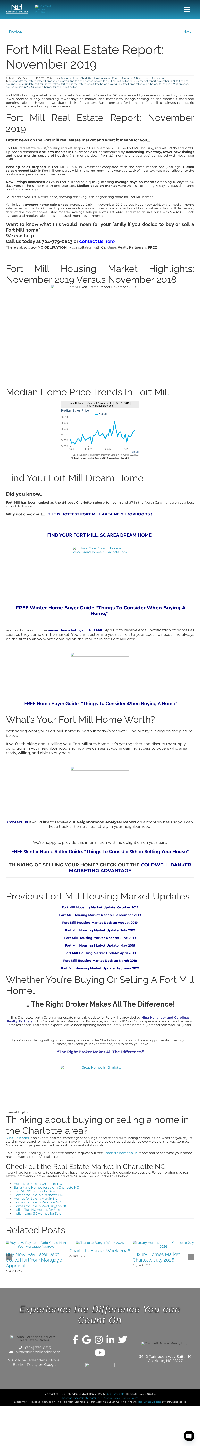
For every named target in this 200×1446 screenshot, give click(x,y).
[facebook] (75, 1339)
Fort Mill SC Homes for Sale (34, 1191)
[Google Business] (86, 1339)
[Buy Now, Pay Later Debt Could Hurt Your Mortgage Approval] (36, 1243)
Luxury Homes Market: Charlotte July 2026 (157, 1257)
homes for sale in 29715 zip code (24, 86)
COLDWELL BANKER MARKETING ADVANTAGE (130, 867)
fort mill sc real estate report (77, 83)
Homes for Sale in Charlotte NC (38, 1184)
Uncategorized (161, 78)
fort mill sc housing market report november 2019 (146, 80)
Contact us (17, 822)
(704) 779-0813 (37, 1348)
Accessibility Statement (88, 1397)
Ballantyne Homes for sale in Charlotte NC (46, 1187)
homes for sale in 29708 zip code (169, 83)
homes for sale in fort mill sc (60, 86)
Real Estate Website (149, 1401)
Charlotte (86, 78)
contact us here (97, 241)
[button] (9, 1257)
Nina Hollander (17, 1138)
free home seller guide (136, 83)
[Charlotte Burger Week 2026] (100, 1243)
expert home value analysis (53, 80)
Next (187, 31)
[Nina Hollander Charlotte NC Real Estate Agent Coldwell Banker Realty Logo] (17, 6)
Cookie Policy (130, 1397)
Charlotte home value (121, 1153)
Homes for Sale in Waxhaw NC (37, 1202)
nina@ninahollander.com (37, 1352)
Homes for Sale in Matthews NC (38, 1195)
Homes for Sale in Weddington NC (40, 1206)
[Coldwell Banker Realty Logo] (46, 6)
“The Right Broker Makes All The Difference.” (100, 1052)
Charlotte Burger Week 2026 (99, 1250)
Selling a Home (142, 78)
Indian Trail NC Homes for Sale (37, 1210)
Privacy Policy (111, 1397)
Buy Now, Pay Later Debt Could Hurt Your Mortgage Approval (34, 1259)
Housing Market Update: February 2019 (107, 968)
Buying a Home (70, 78)
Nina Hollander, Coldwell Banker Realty (37, 1362)
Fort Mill (67, 968)
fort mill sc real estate (47, 83)
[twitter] (122, 1339)
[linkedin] (110, 1339)
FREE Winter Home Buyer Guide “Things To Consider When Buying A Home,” (100, 610)
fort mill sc (109, 80)
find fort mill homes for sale (86, 80)
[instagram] (99, 1339)
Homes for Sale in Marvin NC (36, 1198)
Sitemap (67, 1397)
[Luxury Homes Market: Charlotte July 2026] (163, 1243)
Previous (15, 31)
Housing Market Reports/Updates (112, 78)
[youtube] (100, 1352)
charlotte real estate (24, 80)
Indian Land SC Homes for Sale (37, 1213)
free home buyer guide (108, 83)
